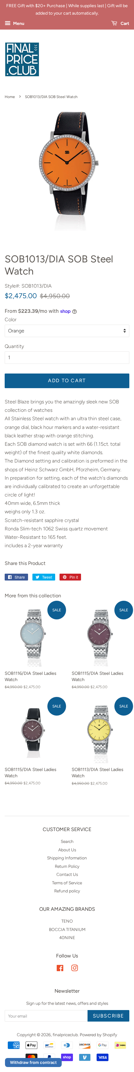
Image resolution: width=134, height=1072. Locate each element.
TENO (67, 921)
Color (11, 319)
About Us (67, 849)
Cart (124, 23)
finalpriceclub (65, 1034)
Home (10, 97)
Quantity (14, 346)
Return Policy (67, 866)
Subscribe (108, 1016)
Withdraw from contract (33, 1062)
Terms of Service (67, 882)
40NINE (67, 937)
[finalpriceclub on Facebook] (60, 969)
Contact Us (67, 874)
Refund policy (67, 890)
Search (67, 841)
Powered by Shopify (98, 1034)
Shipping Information (67, 857)
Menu (18, 23)
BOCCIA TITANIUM (67, 929)
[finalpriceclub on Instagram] (74, 969)
